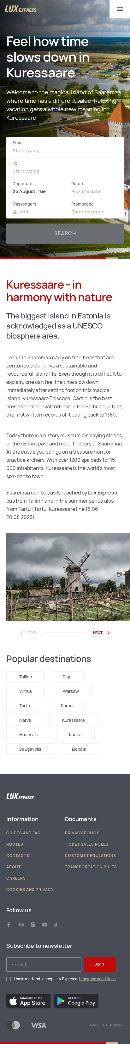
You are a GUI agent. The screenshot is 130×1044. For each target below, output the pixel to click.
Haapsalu (28, 734)
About (13, 867)
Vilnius (25, 691)
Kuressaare (73, 720)
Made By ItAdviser (107, 1025)
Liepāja (79, 749)
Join (99, 964)
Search (65, 233)
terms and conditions (97, 978)
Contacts (17, 855)
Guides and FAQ (23, 833)
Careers (16, 878)
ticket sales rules (87, 844)
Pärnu (67, 706)
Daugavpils (30, 749)
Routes (14, 844)
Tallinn (25, 677)
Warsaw (71, 691)
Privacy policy (82, 833)
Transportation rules (91, 867)
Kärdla (75, 734)
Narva (25, 720)
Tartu (24, 706)
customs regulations (90, 855)
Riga (67, 677)
